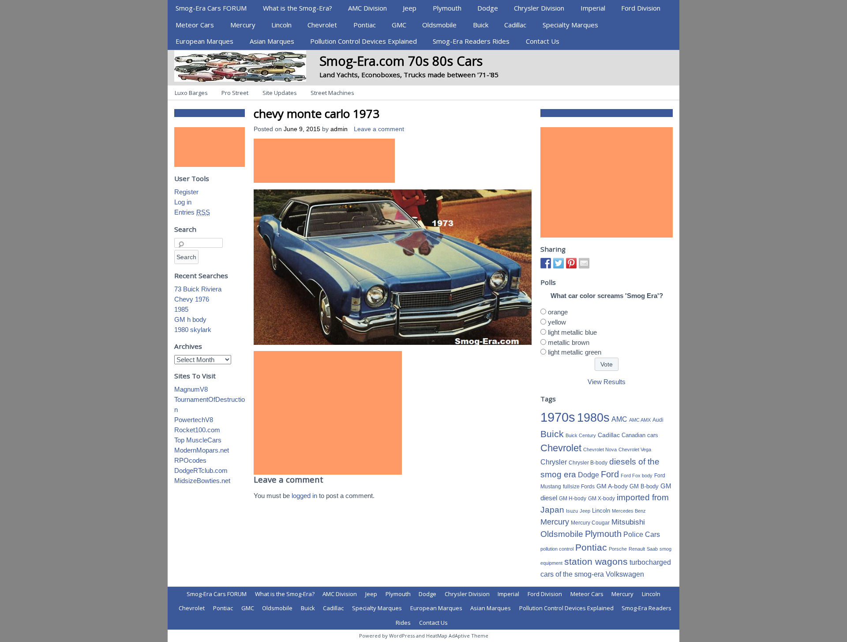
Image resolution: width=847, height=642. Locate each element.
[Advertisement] (324, 161)
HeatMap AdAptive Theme (457, 635)
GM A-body (612, 486)
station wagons (596, 561)
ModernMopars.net (201, 450)
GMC (399, 24)
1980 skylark (192, 329)
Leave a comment (379, 129)
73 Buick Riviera (197, 289)
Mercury (242, 24)
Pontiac (364, 24)
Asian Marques (272, 41)
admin (339, 129)
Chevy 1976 (191, 299)
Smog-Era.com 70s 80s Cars (401, 60)
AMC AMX (640, 420)
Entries (192, 212)
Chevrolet (322, 24)
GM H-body (572, 498)
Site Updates (279, 93)
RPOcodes (190, 460)
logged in (304, 495)
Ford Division (640, 8)
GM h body (190, 319)
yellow (557, 322)
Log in (182, 202)
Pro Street (234, 93)
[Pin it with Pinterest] (571, 263)
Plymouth (447, 8)
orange (558, 312)
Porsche (618, 548)
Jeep (409, 8)
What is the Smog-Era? (297, 8)
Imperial (593, 8)
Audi (657, 420)
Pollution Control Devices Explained (363, 41)
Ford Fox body (636, 475)
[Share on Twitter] (558, 263)
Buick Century (581, 435)
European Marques (204, 41)
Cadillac (515, 24)
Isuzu (572, 511)
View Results (607, 381)
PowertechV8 (193, 419)
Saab (652, 548)
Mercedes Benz (629, 511)
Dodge (487, 8)
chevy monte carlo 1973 (316, 113)
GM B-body (644, 486)
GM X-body (601, 498)
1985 (181, 309)
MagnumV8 (191, 389)
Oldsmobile (439, 24)
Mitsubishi (628, 522)
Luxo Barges (191, 93)
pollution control (556, 548)
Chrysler (553, 462)
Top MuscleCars (197, 440)
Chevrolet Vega (634, 449)
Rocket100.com (197, 430)
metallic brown (568, 342)
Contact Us (542, 41)
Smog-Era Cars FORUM (211, 8)
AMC (619, 419)
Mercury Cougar (590, 523)
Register (186, 192)
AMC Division (367, 8)
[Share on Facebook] (545, 263)
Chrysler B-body (588, 463)
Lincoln (281, 24)
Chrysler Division (539, 8)
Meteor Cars (195, 24)
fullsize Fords (579, 486)
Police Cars (641, 534)
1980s (593, 417)
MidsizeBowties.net (202, 480)
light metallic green (574, 352)
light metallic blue (572, 332)
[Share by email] (584, 263)
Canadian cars (640, 435)
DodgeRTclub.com (201, 470)
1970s (557, 417)
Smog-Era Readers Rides (471, 41)
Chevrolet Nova (600, 449)
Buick (480, 24)
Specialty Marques (570, 24)
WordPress (402, 635)
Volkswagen (625, 574)
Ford (610, 474)
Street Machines (332, 93)
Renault (637, 548)
